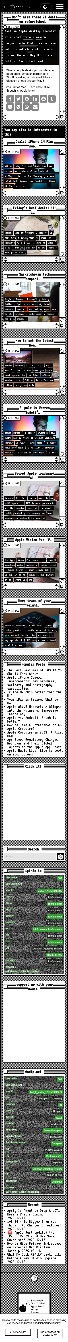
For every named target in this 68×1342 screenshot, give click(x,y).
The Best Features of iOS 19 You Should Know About (35, 672)
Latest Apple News (38, 1305)
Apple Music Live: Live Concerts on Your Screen (35, 752)
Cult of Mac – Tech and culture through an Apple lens (28, 88)
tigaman (35, 1312)
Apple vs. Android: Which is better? (31, 719)
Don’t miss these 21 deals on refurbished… (34, 19)
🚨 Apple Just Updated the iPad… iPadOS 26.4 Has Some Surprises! (30, 1236)
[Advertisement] (34, 804)
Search (61, 856)
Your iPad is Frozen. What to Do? (32, 701)
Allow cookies (17, 1332)
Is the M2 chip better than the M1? (34, 694)
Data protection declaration (50, 1333)
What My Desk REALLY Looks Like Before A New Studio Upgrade (34, 1256)
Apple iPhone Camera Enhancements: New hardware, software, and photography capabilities (31, 683)
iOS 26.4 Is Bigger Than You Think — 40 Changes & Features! (34, 1223)
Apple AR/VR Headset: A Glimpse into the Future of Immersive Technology (34, 710)
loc (34, 929)
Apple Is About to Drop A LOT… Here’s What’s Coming (33, 1212)
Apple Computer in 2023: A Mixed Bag (35, 734)
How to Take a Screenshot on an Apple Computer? (34, 727)
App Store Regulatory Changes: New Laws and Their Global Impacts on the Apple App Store (34, 743)
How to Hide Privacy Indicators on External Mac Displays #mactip (34, 1247)
